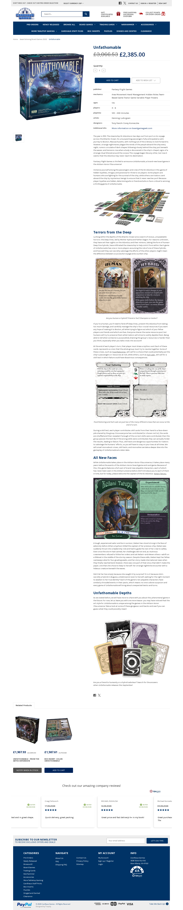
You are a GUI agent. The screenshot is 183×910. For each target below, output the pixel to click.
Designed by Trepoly (43, 906)
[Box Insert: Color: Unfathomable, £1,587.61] (59, 730)
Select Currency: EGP (73, 3)
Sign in (143, 3)
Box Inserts (93, 31)
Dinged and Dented (127, 31)
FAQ (57, 861)
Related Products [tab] (24, 705)
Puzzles (108, 31)
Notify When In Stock (27, 770)
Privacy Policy (82, 861)
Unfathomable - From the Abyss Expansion (26, 760)
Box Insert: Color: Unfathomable (53, 760)
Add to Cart (59, 770)
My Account (103, 858)
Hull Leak (151, 355)
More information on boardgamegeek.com (132, 128)
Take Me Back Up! (157, 904)
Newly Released (51, 24)
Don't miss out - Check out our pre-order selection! (35, 3)
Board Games (86, 24)
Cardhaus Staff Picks (72, 31)
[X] (124, 3)
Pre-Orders (32, 24)
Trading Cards (107, 24)
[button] (145, 872)
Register (152, 3)
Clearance (146, 31)
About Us (59, 858)
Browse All (69, 24)
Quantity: (98, 66)
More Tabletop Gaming (43, 31)
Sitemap (80, 864)
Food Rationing (118, 352)
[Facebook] (120, 3)
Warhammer (127, 24)
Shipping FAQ (61, 865)
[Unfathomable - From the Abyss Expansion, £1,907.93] (27, 730)
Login (100, 864)
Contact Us (133, 3)
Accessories (147, 24)
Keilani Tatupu (160, 474)
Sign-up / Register (106, 861)
